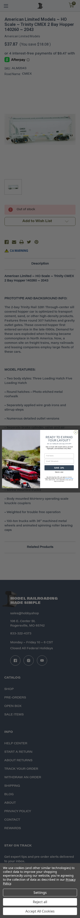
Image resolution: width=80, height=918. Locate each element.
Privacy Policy (69, 478)
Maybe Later (59, 472)
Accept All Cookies (40, 911)
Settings (40, 892)
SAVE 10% (59, 468)
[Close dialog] (75, 432)
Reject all (40, 902)
